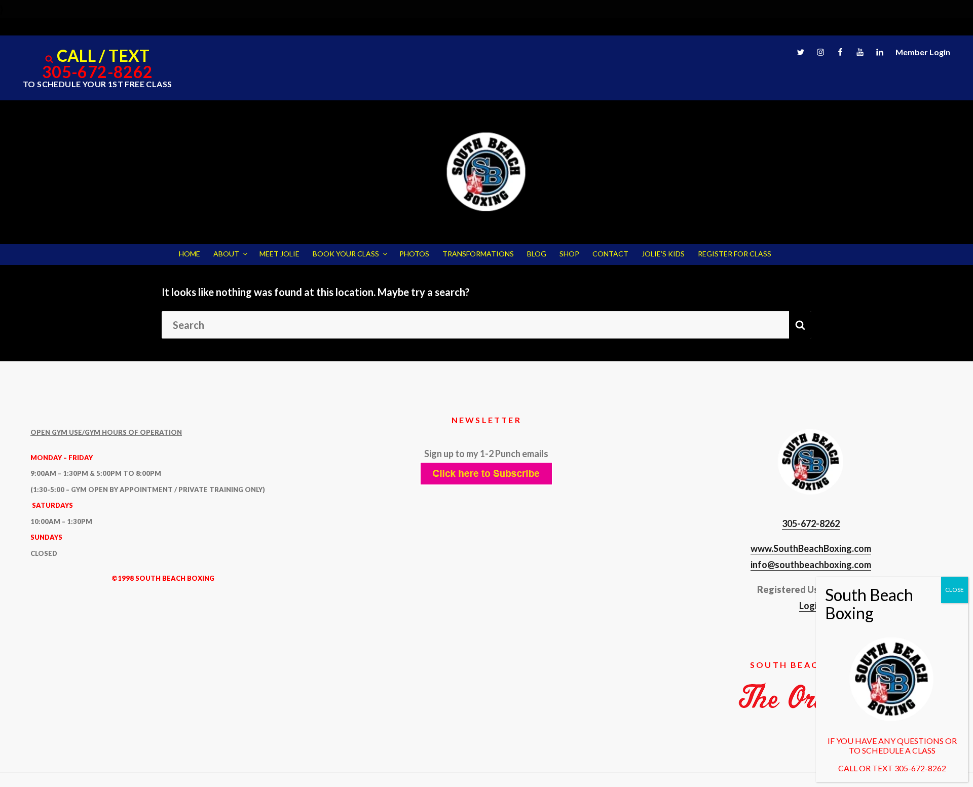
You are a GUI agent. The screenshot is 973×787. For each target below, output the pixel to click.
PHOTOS (414, 253)
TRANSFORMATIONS (478, 253)
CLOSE (954, 589)
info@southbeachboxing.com (811, 564)
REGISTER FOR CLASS (734, 253)
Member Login (922, 52)
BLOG (536, 253)
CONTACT (610, 253)
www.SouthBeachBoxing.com (811, 548)
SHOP (569, 253)
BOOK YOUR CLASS (346, 253)
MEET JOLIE (279, 253)
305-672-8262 (97, 72)
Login (810, 605)
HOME (189, 253)
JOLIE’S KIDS (663, 253)
